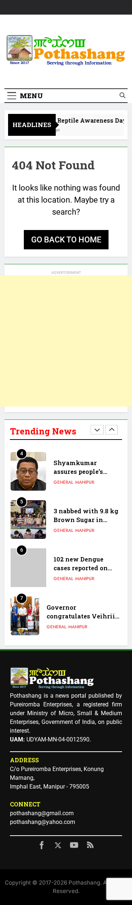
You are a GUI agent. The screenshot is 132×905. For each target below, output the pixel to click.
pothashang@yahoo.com (42, 821)
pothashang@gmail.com (42, 813)
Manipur (84, 482)
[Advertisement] (66, 341)
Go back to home (66, 239)
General (63, 482)
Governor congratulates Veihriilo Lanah (84, 616)
